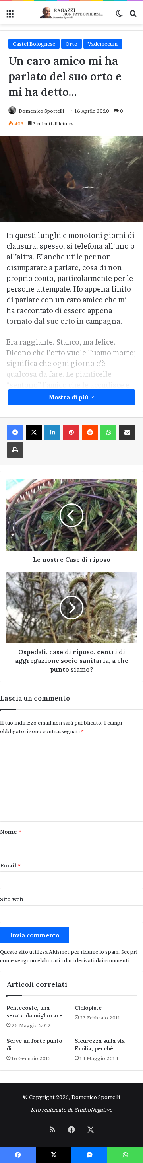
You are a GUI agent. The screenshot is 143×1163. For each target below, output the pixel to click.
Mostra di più (70, 397)
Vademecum (103, 44)
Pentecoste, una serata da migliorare (34, 1011)
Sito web (11, 899)
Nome (10, 831)
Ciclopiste (88, 1007)
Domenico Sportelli (41, 111)
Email (10, 865)
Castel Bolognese (34, 44)
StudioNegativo (93, 1110)
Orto (71, 44)
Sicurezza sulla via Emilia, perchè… (100, 1044)
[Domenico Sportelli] (71, 13)
